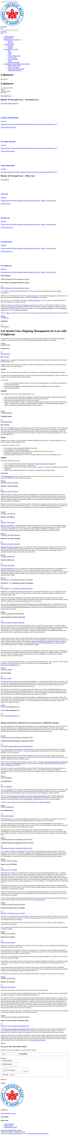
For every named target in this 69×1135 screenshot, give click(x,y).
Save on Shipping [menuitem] (13, 59)
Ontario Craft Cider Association (10, 547)
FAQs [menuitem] (9, 54)
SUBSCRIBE (23, 1054)
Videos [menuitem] (10, 60)
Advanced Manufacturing (52, 762)
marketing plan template (20, 310)
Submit (12, 1074)
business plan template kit (46, 308)
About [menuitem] (10, 52)
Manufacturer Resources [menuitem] (15, 70)
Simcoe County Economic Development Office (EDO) (18, 1029)
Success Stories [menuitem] (12, 57)
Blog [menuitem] (9, 51)
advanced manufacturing (38, 641)
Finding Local (17, 453)
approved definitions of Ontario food (45, 464)
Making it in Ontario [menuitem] (13, 62)
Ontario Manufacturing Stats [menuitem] (16, 68)
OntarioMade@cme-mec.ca (8, 1113)
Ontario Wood (5, 360)
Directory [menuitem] (10, 43)
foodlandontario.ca (9, 476)
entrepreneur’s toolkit (14, 306)
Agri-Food (41, 762)
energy (58, 641)
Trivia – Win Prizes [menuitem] (13, 67)
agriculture (6, 643)
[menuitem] (9, 36)
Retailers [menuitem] (10, 46)
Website (3, 316)
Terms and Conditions (7, 1130)
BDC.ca (9, 313)
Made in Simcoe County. (38, 1040)
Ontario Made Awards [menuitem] (14, 56)
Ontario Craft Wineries (7, 525)
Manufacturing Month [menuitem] (14, 65)
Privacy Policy (17, 1130)
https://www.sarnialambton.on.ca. (10, 665)
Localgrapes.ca (41, 899)
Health (8, 763)
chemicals (63, 641)
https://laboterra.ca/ (6, 96)
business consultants (34, 300)
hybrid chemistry (51, 641)
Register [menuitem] (10, 41)
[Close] (1, 1057)
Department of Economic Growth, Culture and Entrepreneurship (28, 796)
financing (51, 296)
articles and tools (28, 305)
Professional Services (20, 763)
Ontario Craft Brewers (7, 568)
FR (2, 28)
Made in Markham (45, 802)
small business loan (32, 296)
